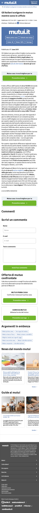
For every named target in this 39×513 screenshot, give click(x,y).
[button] (2, 3)
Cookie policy (4, 486)
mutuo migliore (18, 170)
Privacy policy (4, 484)
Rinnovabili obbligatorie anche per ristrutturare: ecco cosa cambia (11, 373)
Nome (5, 226)
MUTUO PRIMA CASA (19, 292)
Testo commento (9, 247)
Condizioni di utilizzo (6, 487)
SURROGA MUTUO (19, 310)
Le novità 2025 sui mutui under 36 (11, 416)
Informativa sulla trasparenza (8, 489)
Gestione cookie (5, 491)
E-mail (5, 236)
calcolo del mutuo (16, 64)
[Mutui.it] (10, 4)
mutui (23, 96)
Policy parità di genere (6, 492)
